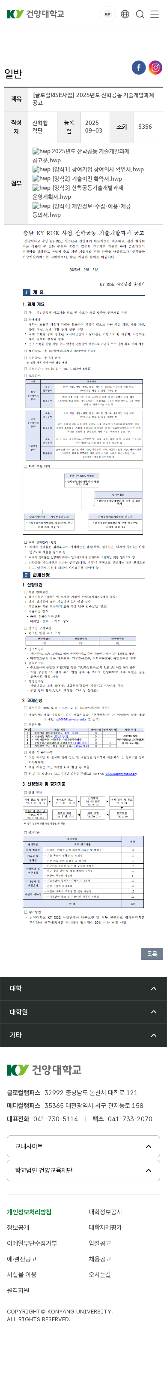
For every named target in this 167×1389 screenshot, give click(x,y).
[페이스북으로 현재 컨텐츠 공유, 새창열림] (138, 68)
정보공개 (18, 1227)
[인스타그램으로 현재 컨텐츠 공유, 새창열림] (155, 68)
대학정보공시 (105, 1212)
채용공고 (100, 1259)
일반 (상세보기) (143, 38)
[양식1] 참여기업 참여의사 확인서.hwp (98, 169)
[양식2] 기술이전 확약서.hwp (87, 179)
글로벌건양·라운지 (59, 38)
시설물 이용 (21, 1275)
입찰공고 (100, 1243)
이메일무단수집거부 (32, 1243)
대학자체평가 (105, 1227)
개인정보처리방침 (29, 1212)
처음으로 (14, 38)
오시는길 (100, 1275)
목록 (152, 954)
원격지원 (18, 1290)
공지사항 (102, 38)
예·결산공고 (21, 1259)
